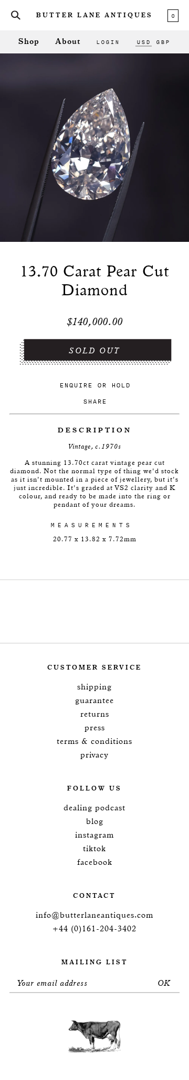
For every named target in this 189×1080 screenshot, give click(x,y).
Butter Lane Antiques (94, 16)
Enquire (75, 385)
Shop (28, 42)
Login (108, 42)
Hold (120, 385)
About (67, 42)
